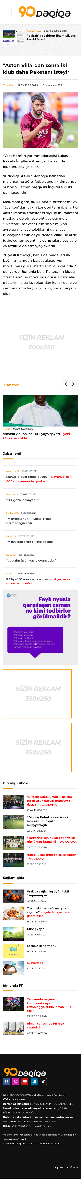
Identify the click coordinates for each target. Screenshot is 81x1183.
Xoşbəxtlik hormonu (41, 946)
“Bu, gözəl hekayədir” (22, 500)
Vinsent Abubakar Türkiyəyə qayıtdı (36, 436)
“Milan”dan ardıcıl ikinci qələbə (29, 542)
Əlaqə (74, 1167)
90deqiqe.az (20, 1143)
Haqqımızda (60, 1167)
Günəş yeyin (35, 929)
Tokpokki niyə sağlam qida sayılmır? (49, 912)
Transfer (8, 85)
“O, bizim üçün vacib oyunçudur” (31, 560)
